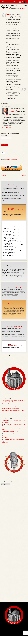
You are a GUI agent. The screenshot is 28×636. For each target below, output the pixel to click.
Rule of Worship (14, 159)
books (7, 114)
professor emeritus (8, 116)
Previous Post (4, 175)
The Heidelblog (8, 2)
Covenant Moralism (13, 431)
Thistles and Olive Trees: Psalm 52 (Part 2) (11, 404)
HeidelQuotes (7, 159)
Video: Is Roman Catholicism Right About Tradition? (13, 410)
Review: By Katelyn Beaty (13, 441)
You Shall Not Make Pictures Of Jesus (10, 408)
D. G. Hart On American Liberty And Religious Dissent (14, 406)
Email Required (4, 135)
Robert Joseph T (11, 184)
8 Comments (22, 8)
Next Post (24, 175)
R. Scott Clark (6, 8)
